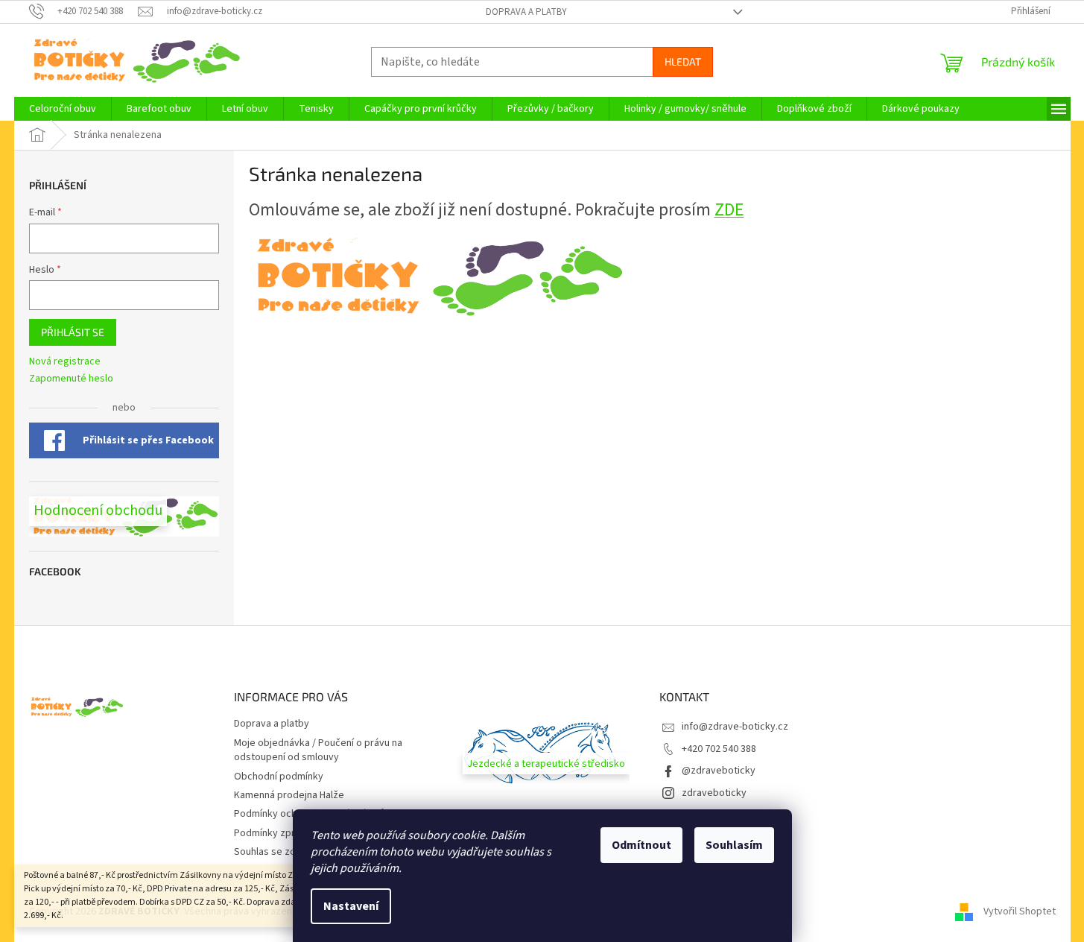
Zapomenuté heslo (71, 379)
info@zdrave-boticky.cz (735, 726)
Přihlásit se (72, 332)
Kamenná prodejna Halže (289, 795)
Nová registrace (65, 362)
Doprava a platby (526, 12)
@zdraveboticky (718, 770)
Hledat (683, 61)
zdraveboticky (714, 792)
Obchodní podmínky (278, 776)
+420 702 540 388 (719, 749)
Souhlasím (734, 845)
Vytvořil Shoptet (1019, 911)
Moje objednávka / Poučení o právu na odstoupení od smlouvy (318, 750)
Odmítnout (641, 845)
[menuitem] (62, 109)
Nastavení (350, 906)
